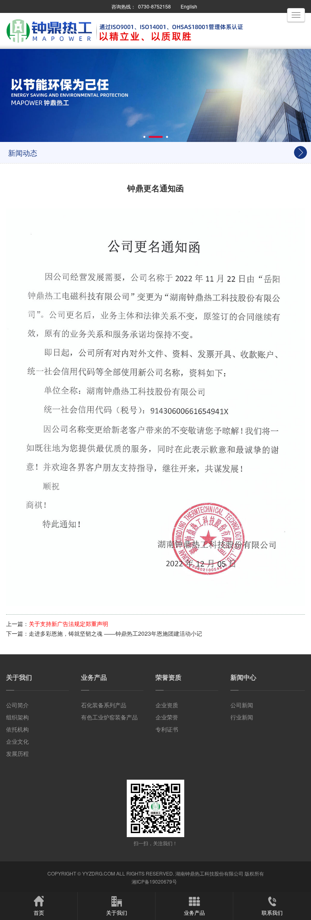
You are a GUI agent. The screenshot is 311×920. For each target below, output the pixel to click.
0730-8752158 (154, 6)
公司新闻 (241, 705)
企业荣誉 (167, 717)
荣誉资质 (168, 677)
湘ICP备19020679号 (154, 881)
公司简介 (17, 705)
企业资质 (167, 705)
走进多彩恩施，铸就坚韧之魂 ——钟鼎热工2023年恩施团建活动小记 (115, 633)
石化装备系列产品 (103, 705)
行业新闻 (241, 717)
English (189, 6)
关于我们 (19, 677)
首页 (39, 912)
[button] (144, 137)
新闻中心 (243, 677)
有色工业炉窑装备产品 (109, 717)
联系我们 (272, 912)
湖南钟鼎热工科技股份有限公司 (209, 873)
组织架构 (17, 717)
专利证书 (167, 729)
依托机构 (17, 729)
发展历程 (17, 753)
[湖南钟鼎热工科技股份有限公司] (125, 43)
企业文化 (17, 741)
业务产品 (94, 677)
